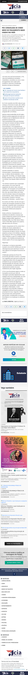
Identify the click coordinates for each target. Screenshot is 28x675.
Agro (3, 583)
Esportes (4, 608)
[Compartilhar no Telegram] (18, 48)
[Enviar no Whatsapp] (13, 48)
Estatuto (4, 611)
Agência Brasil (6, 580)
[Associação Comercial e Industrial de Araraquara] (14, 6)
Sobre (3, 645)
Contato (4, 637)
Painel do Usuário (7, 639)
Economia (5, 600)
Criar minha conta (14, 562)
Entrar (4, 1)
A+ (12, 71)
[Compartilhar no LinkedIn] (22, 48)
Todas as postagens (14, 543)
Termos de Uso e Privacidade (10, 642)
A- (7, 71)
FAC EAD (4, 614)
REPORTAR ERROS (21, 71)
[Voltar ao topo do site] (26, 371)
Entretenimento (6, 606)
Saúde (3, 628)
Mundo (4, 620)
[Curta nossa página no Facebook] (14, 574)
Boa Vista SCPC (6, 592)
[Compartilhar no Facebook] (4, 48)
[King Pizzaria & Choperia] (14, 12)
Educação (5, 603)
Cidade (4, 594)
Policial (4, 622)
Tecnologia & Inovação (9, 631)
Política (4, 625)
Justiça (4, 617)
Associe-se (5, 586)
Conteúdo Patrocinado (9, 597)
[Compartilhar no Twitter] (9, 48)
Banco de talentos (7, 589)
